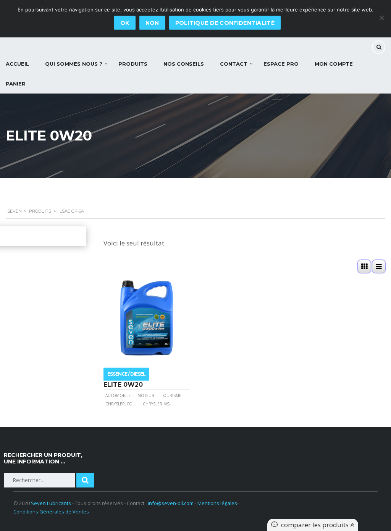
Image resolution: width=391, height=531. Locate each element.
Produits (132, 64)
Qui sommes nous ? (73, 64)
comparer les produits (315, 524)
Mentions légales (217, 503)
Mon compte (334, 64)
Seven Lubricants (51, 503)
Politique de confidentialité (225, 22)
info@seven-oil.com (171, 503)
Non (152, 22)
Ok (124, 22)
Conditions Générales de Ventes (51, 511)
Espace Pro (281, 64)
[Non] (381, 17)
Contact (233, 64)
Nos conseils (183, 64)
